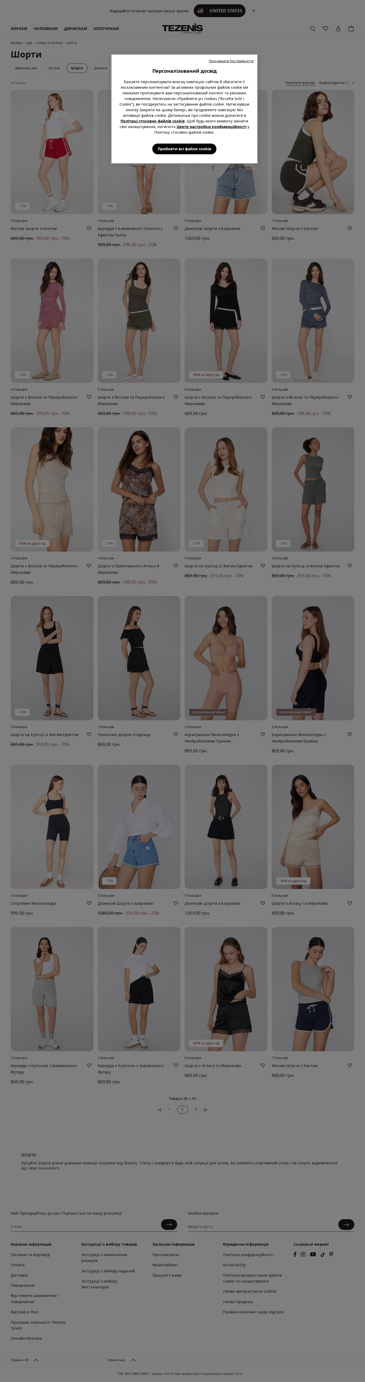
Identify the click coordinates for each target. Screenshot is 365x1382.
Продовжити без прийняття (231, 61)
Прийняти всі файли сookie (184, 148)
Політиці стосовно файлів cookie (153, 121)
